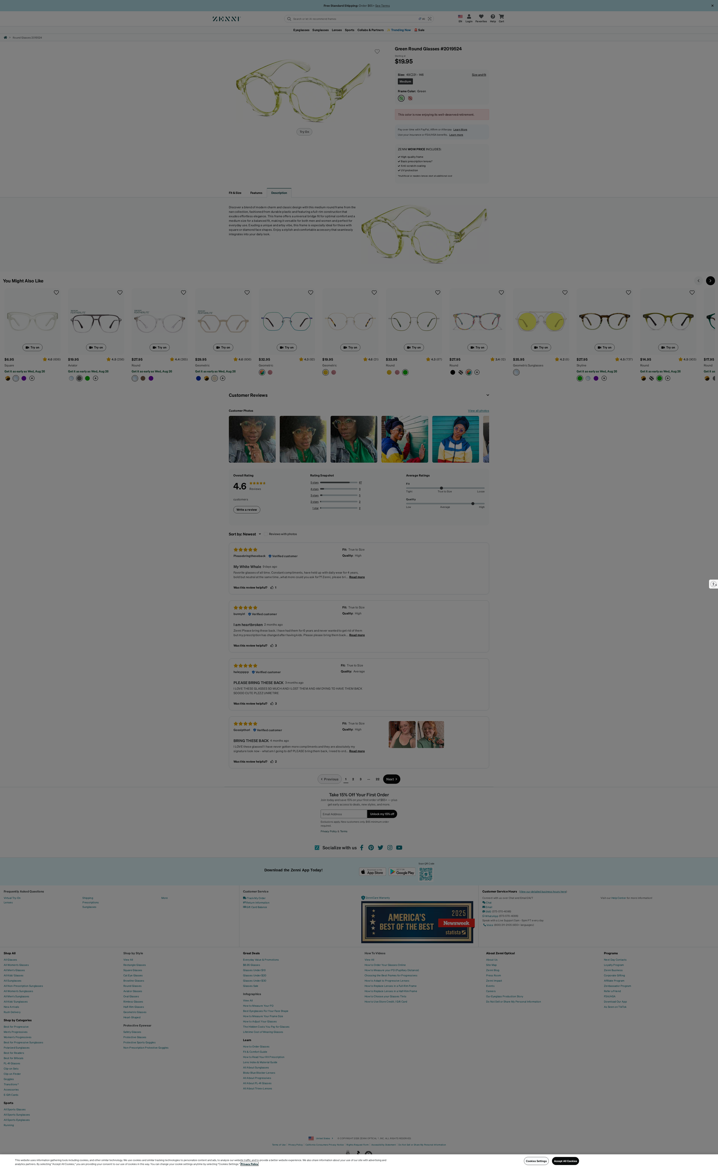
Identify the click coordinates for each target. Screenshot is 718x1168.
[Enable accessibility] (713, 584)
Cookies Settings (536, 1161)
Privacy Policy (249, 1164)
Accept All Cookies (565, 1161)
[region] (359, 1161)
